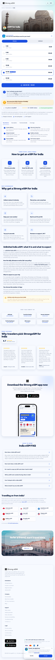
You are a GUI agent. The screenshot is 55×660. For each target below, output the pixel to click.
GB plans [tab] (15, 41)
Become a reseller (9, 599)
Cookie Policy (37, 652)
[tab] (6, 123)
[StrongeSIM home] (9, 3)
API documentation (9, 601)
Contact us (7, 621)
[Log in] (47, 3)
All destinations (8, 583)
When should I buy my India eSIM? (14, 485)
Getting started (8, 612)
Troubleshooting (9, 619)
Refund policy (8, 635)
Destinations (9, 7)
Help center (8, 610)
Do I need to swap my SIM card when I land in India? (19, 469)
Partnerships (8, 596)
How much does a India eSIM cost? (14, 463)
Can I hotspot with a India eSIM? (13, 480)
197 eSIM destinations (13, 523)
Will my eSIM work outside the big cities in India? (18, 474)
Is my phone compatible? (11, 107)
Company (7, 594)
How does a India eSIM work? (12, 452)
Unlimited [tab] (40, 41)
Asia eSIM (24, 502)
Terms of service (9, 630)
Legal (6, 625)
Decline (31, 655)
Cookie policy (8, 632)
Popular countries (9, 585)
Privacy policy (8, 628)
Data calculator (8, 614)
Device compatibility (10, 617)
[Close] (52, 648)
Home (3, 7)
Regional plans (8, 587)
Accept (45, 655)
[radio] (27, 47)
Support (7, 607)
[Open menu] (51, 3)
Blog (6, 603)
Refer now (26, 548)
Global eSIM (8, 590)
